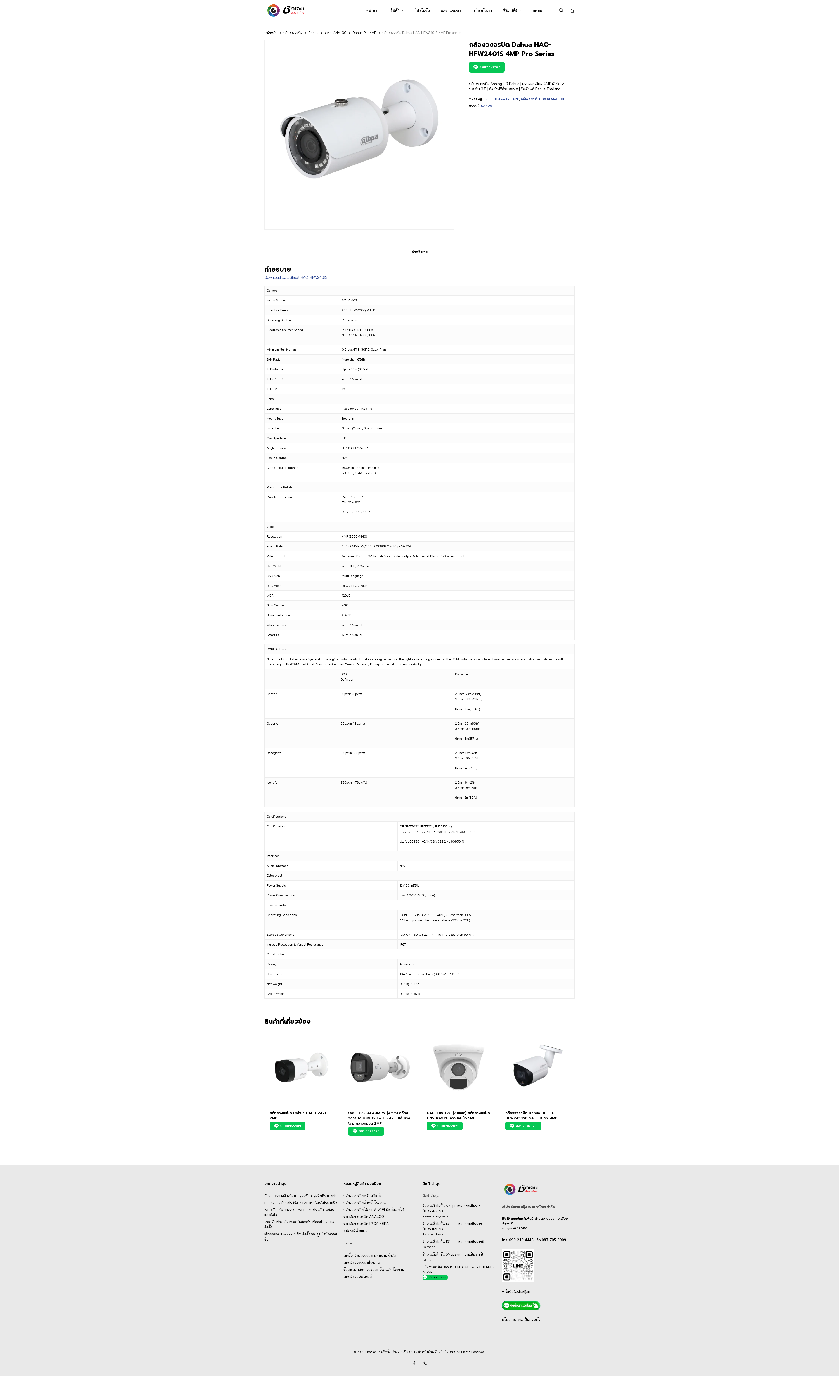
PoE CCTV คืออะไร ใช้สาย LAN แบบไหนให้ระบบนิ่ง (300, 1202)
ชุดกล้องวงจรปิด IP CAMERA (366, 1223)
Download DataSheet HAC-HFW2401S (296, 277)
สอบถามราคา (490, 67)
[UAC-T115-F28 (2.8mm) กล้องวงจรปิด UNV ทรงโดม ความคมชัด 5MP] (458, 1067)
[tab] (419, 252)
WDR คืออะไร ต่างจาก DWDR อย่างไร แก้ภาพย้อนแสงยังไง (299, 1212)
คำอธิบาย (419, 252)
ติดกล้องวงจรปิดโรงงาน (361, 1262)
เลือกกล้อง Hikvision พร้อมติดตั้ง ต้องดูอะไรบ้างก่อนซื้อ (300, 1237)
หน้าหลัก (270, 32)
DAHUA (486, 106)
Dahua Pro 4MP (364, 32)
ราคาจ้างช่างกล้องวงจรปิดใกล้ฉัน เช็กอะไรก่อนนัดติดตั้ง (299, 1224)
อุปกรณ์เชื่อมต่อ (355, 1230)
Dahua (314, 32)
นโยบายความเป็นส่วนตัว (521, 1319)
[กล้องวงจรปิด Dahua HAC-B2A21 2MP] (301, 1067)
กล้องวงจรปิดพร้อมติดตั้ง (362, 1195)
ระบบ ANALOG (336, 32)
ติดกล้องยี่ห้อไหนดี (357, 1276)
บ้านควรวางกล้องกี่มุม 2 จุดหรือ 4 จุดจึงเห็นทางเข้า (300, 1195)
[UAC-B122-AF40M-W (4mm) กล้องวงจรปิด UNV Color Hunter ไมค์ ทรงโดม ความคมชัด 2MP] (380, 1067)
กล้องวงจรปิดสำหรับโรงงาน (364, 1202)
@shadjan (522, 1291)
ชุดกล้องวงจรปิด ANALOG (363, 1216)
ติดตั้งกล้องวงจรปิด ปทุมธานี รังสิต (369, 1255)
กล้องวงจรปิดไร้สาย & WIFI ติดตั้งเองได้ (373, 1209)
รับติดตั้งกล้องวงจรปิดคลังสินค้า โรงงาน (373, 1269)
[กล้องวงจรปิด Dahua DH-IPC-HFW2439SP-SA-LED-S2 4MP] (537, 1067)
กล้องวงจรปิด (292, 32)
